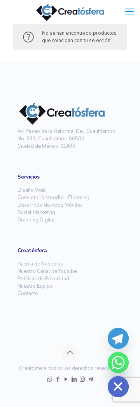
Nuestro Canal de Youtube (47, 271)
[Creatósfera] (70, 11)
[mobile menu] (129, 11)
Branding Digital (36, 219)
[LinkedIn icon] (74, 379)
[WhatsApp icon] (49, 379)
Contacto (28, 293)
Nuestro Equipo (35, 286)
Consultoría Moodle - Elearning (53, 197)
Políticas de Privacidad (43, 278)
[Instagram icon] (82, 379)
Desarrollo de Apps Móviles (50, 205)
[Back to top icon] (70, 353)
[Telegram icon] (90, 379)
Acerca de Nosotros (40, 263)
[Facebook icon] (58, 379)
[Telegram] (118, 338)
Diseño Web (32, 190)
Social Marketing (36, 212)
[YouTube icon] (66, 379)
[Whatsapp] (118, 362)
